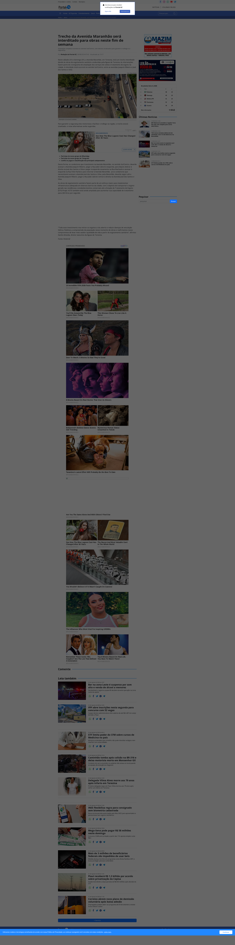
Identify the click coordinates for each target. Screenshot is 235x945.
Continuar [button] (226, 932)
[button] (217, 932)
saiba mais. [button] (107, 932)
